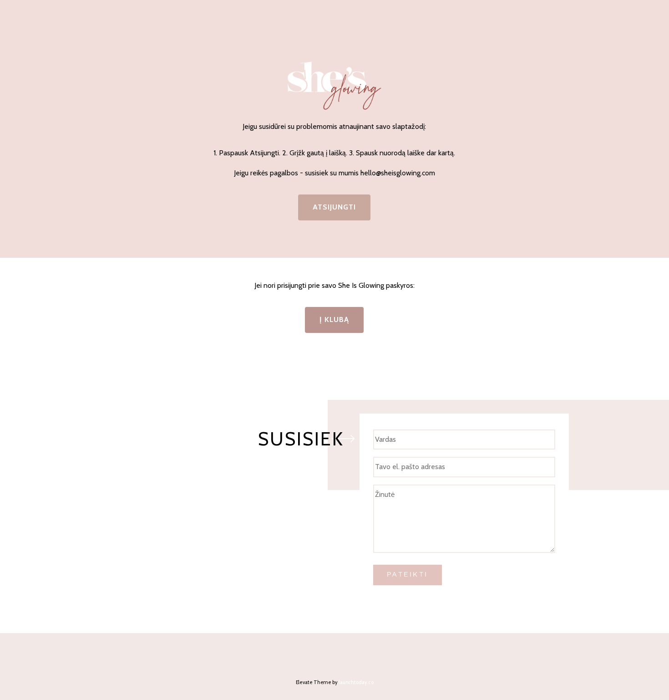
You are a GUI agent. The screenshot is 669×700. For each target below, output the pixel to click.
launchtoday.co (356, 682)
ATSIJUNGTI (334, 207)
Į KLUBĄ (334, 319)
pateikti (407, 574)
